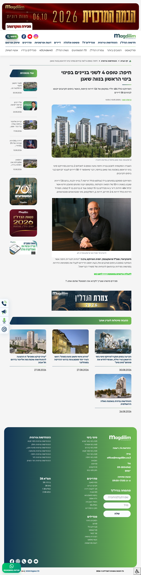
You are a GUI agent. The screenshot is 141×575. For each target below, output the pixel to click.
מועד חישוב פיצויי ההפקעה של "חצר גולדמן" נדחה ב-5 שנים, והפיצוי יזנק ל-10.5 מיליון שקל (16, 86)
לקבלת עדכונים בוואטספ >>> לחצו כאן (112, 274)
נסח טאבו (93, 482)
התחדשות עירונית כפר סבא (39, 441)
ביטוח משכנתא (91, 495)
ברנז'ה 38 (47, 482)
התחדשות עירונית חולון (41, 445)
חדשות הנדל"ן (128, 43)
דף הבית (124, 61)
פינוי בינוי (92, 437)
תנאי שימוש (92, 540)
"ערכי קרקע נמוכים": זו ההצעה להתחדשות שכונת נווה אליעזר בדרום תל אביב (28, 360)
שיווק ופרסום (12, 43)
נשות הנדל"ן (62, 50)
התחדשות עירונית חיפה (41, 454)
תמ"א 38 (45, 478)
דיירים (57, 43)
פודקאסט (130, 50)
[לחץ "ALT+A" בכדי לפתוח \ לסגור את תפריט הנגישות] (137, 571)
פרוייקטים (93, 467)
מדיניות (94, 464)
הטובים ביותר (114, 50)
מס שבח (93, 492)
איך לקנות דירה (90, 489)
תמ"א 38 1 (46, 489)
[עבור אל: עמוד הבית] (125, 36)
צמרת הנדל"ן (97, 50)
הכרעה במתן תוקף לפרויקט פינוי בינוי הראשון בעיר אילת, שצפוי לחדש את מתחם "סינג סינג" (113, 360)
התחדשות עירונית (107, 43)
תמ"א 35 (93, 505)
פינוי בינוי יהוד (92, 454)
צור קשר (93, 533)
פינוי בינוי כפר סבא (89, 451)
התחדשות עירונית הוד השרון (39, 461)
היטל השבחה (91, 502)
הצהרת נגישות (91, 537)
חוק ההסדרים (91, 508)
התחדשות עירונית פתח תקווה (38, 448)
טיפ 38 (48, 486)
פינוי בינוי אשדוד (90, 445)
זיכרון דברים (92, 486)
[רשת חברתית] (36, 36)
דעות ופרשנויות (43, 43)
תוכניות (94, 461)
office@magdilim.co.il (119, 458)
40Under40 (46, 50)
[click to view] (70, 17)
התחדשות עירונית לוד (41, 457)
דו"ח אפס (93, 499)
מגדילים (92, 516)
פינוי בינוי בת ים (91, 448)
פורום (95, 524)
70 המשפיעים (79, 50)
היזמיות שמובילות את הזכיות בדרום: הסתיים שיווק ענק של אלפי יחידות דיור (16, 162)
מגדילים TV (88, 43)
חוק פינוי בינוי (92, 470)
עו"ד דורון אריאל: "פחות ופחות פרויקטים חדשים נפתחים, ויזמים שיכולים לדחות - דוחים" (16, 105)
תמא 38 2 (47, 492)
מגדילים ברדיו (28, 50)
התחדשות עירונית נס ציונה (40, 451)
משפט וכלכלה (71, 43)
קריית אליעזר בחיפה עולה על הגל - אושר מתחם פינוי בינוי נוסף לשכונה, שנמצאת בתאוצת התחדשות (16, 124)
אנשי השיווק (11, 50)
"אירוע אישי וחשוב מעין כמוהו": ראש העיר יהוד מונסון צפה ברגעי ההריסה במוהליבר (71, 360)
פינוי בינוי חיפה (91, 457)
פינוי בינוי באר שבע (89, 441)
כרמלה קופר (126, 100)
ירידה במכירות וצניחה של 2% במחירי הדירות (16, 143)
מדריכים (27, 43)
